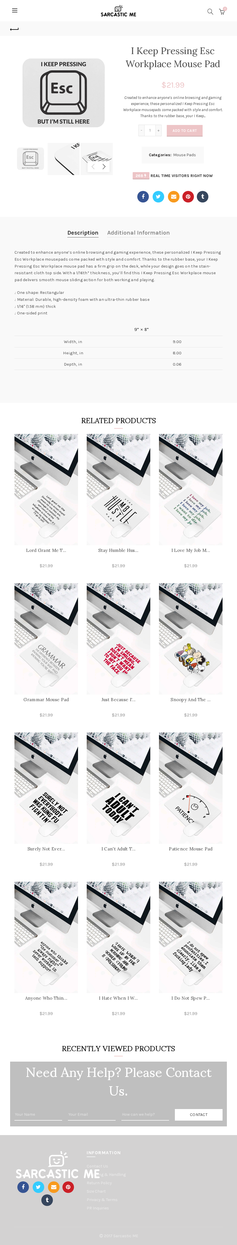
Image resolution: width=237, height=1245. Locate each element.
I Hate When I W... (118, 998)
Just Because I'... (118, 699)
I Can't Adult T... (118, 849)
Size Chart (96, 1191)
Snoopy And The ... (191, 699)
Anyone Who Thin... (46, 998)
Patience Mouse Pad (190, 849)
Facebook (143, 196)
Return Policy (99, 1182)
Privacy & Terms (102, 1199)
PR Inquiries (98, 1208)
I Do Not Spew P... (190, 998)
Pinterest (188, 196)
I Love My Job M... (190, 550)
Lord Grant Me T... (46, 550)
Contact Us (97, 1166)
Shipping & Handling (106, 1174)
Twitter (158, 196)
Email (173, 196)
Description (83, 232)
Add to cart (185, 130)
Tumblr (202, 196)
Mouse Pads (184, 154)
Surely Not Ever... (46, 849)
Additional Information (138, 232)
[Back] (15, 28)
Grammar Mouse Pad (46, 699)
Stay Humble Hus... (118, 550)
